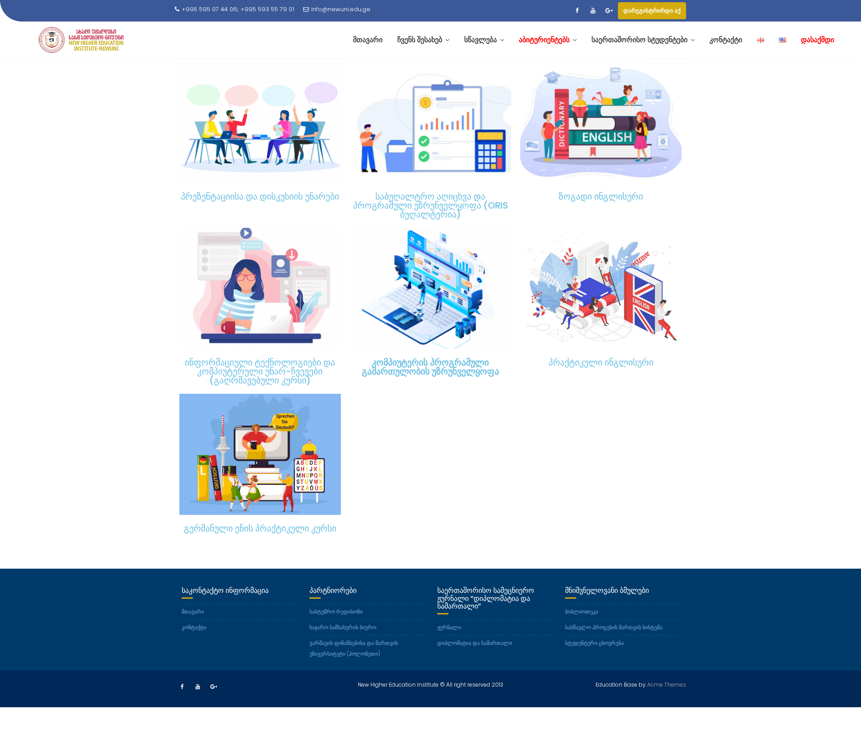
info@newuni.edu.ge (340, 9)
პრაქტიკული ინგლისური (600, 362)
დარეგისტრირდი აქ (652, 10)
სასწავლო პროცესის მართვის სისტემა (613, 627)
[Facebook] (577, 11)
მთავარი (193, 611)
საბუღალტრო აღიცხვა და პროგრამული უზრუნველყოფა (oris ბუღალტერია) (430, 205)
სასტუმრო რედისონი (336, 611)
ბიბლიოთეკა (581, 611)
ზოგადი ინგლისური (601, 196)
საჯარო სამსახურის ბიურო (342, 627)
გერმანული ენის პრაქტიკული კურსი (260, 528)
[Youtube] (593, 11)
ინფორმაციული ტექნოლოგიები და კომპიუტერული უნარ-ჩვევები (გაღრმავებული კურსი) (260, 371)
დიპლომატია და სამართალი (474, 643)
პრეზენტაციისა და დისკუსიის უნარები (260, 196)
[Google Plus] (609, 11)
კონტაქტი (194, 627)
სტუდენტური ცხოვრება (594, 643)
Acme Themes (666, 684)
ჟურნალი (449, 627)
